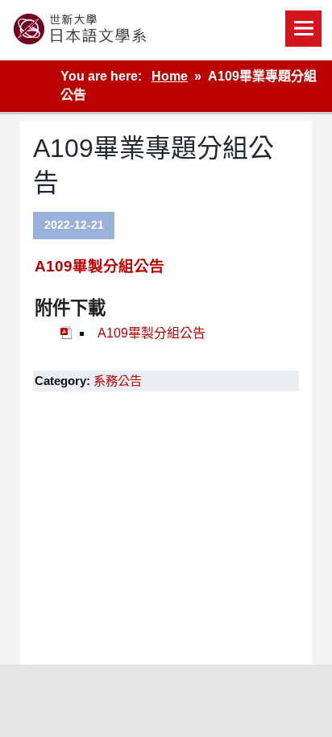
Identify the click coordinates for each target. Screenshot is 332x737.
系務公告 (117, 380)
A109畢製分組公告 (99, 266)
